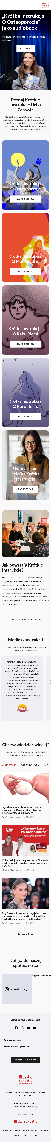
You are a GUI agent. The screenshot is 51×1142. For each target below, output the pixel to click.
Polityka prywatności (12, 1040)
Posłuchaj (25, 48)
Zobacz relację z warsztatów (26, 619)
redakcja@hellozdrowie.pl (24, 1103)
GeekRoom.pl (31, 1135)
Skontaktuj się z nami (25, 1060)
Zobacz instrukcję (26, 199)
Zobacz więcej (25, 934)
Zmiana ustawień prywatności (16, 1046)
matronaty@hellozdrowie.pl (25, 1106)
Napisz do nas (25, 489)
